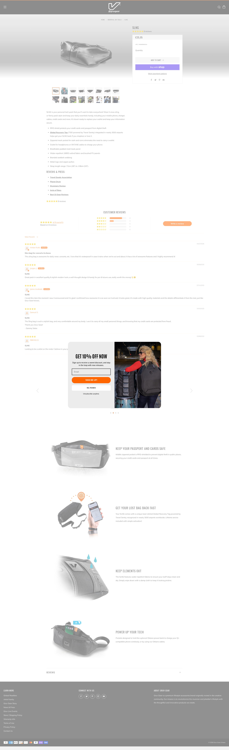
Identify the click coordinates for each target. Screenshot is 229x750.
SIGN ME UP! (91, 380)
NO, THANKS (91, 388)
